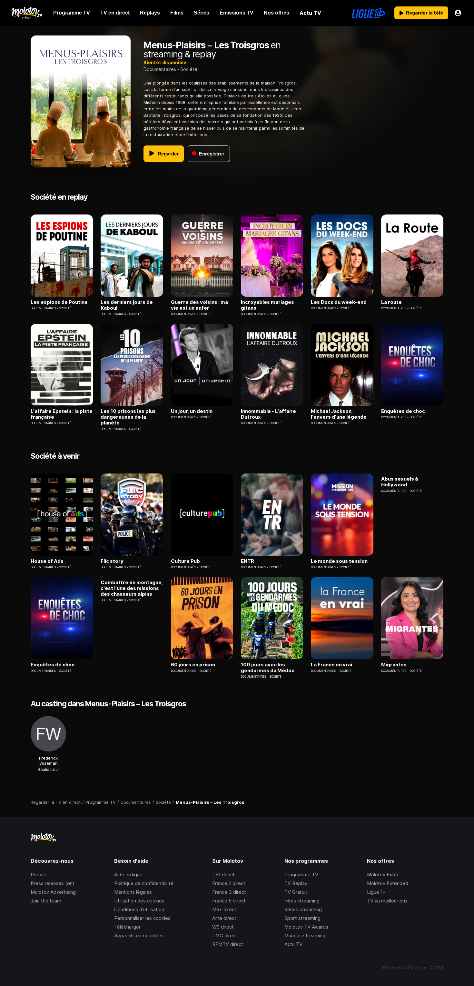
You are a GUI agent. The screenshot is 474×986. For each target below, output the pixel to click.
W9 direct (223, 927)
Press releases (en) (52, 883)
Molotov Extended (387, 883)
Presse (38, 874)
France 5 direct (229, 901)
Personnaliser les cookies (142, 918)
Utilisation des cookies (139, 901)
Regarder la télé (424, 12)
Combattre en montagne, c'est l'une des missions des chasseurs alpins (132, 588)
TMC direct (224, 935)
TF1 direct (223, 874)
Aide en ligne (128, 874)
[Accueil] (26, 12)
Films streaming (302, 901)
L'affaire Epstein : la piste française (62, 414)
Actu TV (293, 944)
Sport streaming (302, 918)
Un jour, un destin (191, 411)
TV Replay (295, 883)
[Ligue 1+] (368, 13)
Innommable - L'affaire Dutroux (268, 414)
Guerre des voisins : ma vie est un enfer (199, 305)
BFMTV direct (227, 944)
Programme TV (301, 874)
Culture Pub (185, 561)
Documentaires (159, 69)
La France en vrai (331, 665)
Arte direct (224, 918)
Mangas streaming (304, 935)
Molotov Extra (382, 874)
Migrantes (394, 665)
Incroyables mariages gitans (267, 305)
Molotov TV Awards (306, 927)
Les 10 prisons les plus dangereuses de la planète (128, 417)
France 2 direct (228, 883)
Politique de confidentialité (143, 883)
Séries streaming (303, 909)
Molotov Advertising (53, 892)
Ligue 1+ (376, 892)
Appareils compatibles (139, 935)
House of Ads (47, 561)
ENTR (247, 561)
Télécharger (127, 927)
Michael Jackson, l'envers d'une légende (339, 414)
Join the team (46, 901)
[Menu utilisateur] (458, 13)
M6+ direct (224, 909)
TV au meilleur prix (387, 901)
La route (391, 302)
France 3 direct (229, 892)
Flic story (112, 561)
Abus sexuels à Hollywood (399, 482)
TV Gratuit (295, 892)
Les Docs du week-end (339, 302)
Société (188, 69)
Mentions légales (133, 892)
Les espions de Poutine (59, 302)
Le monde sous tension (339, 561)
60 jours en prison (193, 665)
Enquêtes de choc (403, 411)
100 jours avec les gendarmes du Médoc (267, 667)
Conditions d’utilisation (139, 909)
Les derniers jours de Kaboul (127, 305)
